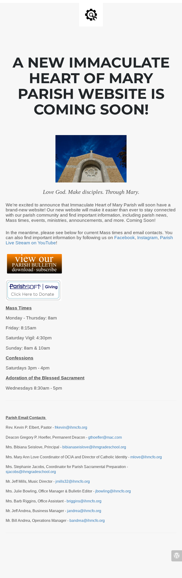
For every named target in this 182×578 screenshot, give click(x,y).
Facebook (124, 237)
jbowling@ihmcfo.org (113, 491)
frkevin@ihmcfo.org (71, 427)
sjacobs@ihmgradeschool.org (31, 472)
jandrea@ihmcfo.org (84, 511)
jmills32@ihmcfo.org (72, 481)
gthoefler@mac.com (105, 437)
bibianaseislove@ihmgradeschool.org (94, 447)
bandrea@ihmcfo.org (87, 521)
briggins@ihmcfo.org (84, 501)
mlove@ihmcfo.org (146, 457)
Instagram (147, 237)
